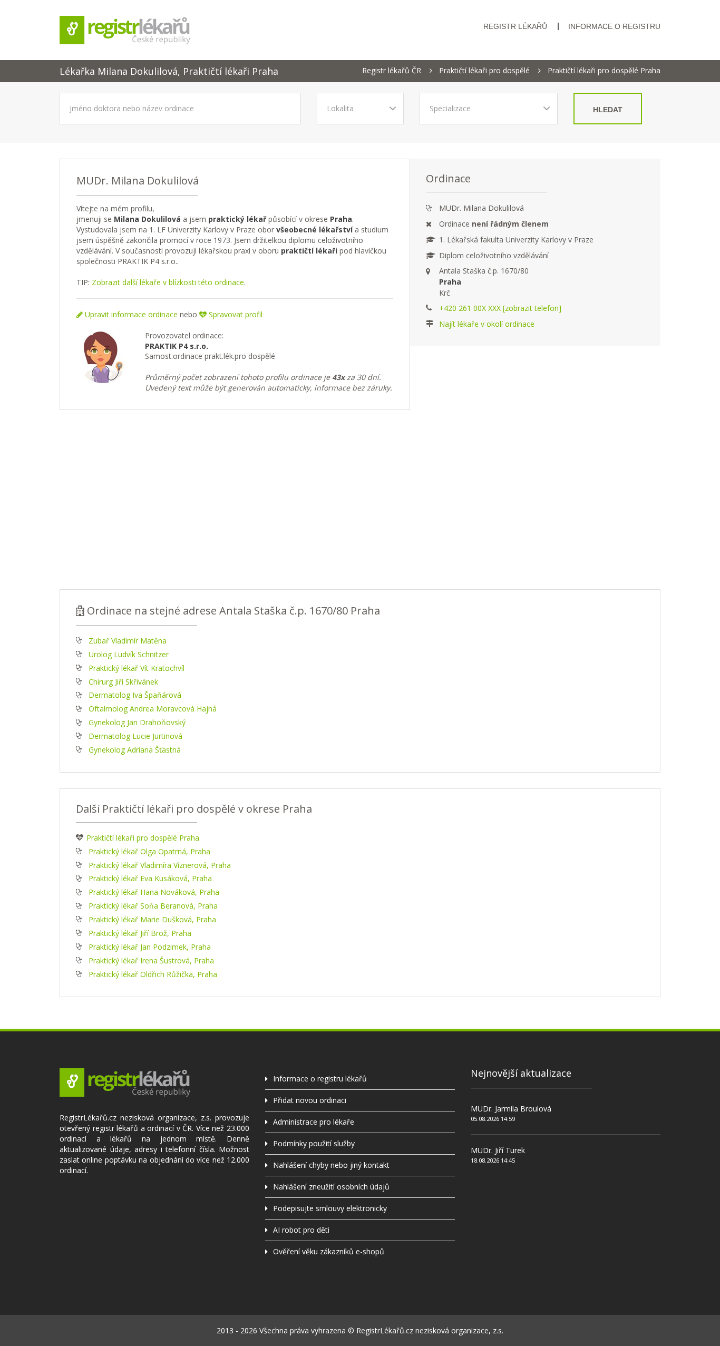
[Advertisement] (360, 499)
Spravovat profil (234, 314)
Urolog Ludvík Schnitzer (129, 654)
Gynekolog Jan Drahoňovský (137, 722)
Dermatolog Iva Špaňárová (135, 695)
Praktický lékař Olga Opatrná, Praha (149, 851)
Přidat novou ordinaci (309, 1100)
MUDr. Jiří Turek (498, 1150)
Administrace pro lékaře (313, 1122)
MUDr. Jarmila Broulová (511, 1108)
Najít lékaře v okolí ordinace (486, 324)
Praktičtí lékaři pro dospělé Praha (604, 70)
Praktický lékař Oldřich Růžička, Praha (153, 974)
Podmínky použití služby (314, 1143)
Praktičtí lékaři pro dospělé (484, 70)
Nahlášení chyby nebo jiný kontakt (331, 1165)
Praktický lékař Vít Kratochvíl (136, 668)
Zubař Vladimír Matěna (128, 641)
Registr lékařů (515, 26)
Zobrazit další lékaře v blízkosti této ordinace (168, 282)
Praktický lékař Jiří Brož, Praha (140, 933)
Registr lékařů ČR (391, 70)
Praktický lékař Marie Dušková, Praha (152, 919)
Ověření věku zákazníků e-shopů (328, 1251)
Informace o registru (614, 26)
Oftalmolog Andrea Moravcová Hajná (153, 709)
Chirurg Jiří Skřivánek (123, 682)
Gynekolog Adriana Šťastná (135, 750)
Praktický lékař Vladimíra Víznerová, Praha (160, 865)
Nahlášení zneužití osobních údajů (331, 1187)
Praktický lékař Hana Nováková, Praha (154, 892)
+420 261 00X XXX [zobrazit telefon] (500, 308)
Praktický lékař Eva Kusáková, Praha (150, 878)
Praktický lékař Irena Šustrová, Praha (151, 960)
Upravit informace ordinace (130, 314)
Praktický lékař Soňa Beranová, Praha (153, 906)
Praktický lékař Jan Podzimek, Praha (150, 947)
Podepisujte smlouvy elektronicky (330, 1208)
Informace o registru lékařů (320, 1079)
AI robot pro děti (301, 1230)
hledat (607, 109)
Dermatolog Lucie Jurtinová (135, 736)
